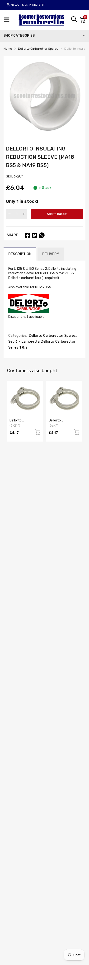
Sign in (27, 4)
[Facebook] (27, 235)
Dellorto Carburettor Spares (52, 335)
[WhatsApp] (42, 235)
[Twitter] (34, 235)
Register (38, 4)
